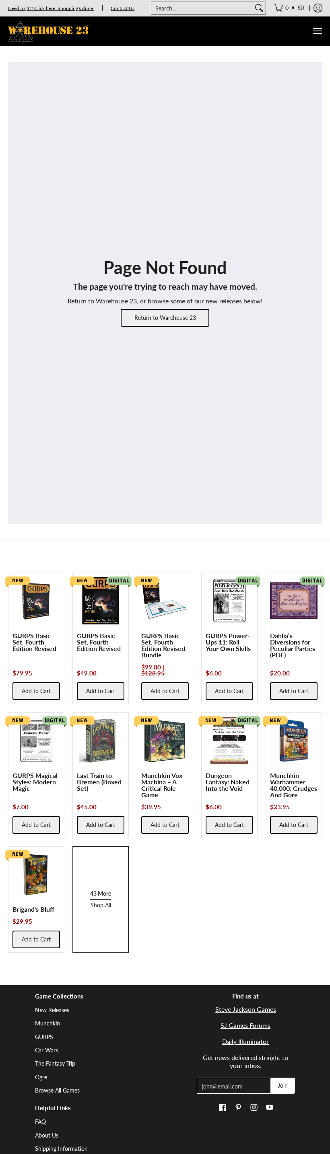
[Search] (259, 8)
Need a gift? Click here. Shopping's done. (51, 8)
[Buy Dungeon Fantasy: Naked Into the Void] (229, 740)
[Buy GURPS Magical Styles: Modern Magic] (36, 740)
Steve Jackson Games (245, 1009)
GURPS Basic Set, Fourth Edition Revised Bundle (163, 645)
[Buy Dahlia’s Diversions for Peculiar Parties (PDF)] (294, 600)
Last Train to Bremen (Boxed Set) (99, 781)
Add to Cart (36, 690)
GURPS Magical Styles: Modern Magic (35, 781)
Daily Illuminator (245, 1041)
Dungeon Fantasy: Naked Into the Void (228, 781)
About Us (46, 1135)
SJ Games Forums (245, 1025)
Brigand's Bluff (33, 909)
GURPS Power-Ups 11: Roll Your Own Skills (228, 642)
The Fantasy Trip (55, 1063)
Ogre (41, 1077)
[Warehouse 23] (48, 31)
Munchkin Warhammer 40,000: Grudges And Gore (293, 784)
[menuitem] (289, 8)
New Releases (52, 1010)
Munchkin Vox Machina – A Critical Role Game (161, 784)
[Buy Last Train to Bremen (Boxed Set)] (100, 740)
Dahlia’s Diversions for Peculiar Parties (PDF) (292, 645)
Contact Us (122, 8)
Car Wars (46, 1050)
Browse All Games (57, 1090)
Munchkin (47, 1023)
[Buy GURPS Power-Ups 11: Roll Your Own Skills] (229, 600)
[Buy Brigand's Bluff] (36, 874)
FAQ (40, 1121)
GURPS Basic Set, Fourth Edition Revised (34, 642)
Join (283, 1085)
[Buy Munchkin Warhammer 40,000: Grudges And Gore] (294, 740)
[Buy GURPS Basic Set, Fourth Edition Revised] (36, 600)
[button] (222, 1107)
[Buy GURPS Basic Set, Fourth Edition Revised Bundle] (165, 600)
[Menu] (317, 31)
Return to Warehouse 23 (165, 317)
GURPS (44, 1036)
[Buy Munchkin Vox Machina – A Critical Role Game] (165, 740)
